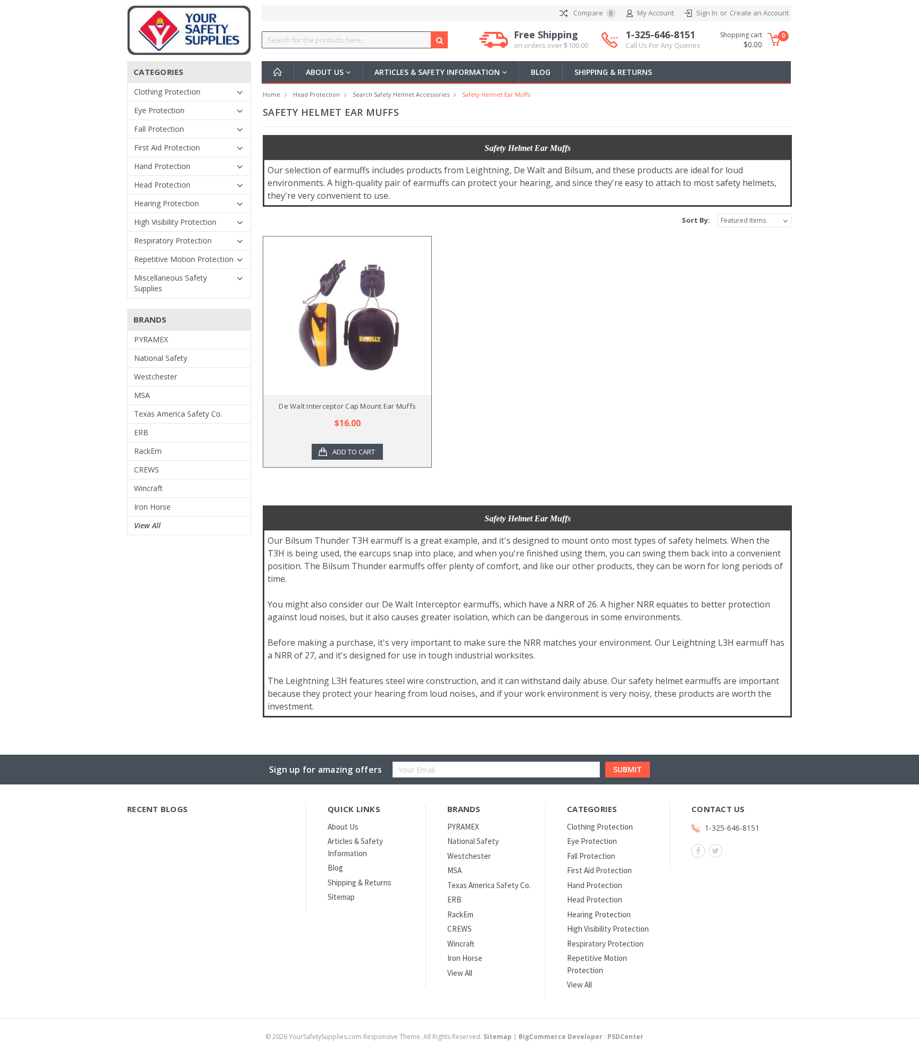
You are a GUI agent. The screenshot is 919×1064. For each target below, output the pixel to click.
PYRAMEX (151, 339)
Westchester (155, 376)
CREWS (146, 470)
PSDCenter (625, 1036)
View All (147, 525)
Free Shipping (551, 39)
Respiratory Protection (173, 240)
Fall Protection (159, 129)
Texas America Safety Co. (178, 414)
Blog (540, 72)
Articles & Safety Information (438, 72)
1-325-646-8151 (662, 39)
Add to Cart (353, 452)
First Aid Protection (167, 147)
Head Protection (162, 185)
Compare (592, 13)
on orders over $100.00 (551, 45)
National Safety (160, 358)
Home (271, 94)
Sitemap (341, 897)
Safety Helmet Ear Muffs (496, 94)
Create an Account (759, 13)
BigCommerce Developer (561, 1036)
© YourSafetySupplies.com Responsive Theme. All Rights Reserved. (388, 1036)
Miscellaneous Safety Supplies (170, 283)
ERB (141, 432)
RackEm (148, 451)
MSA (142, 395)
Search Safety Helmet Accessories (401, 94)
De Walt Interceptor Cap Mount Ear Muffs (347, 406)
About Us (326, 72)
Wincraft (148, 488)
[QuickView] (339, 316)
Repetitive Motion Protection (183, 259)
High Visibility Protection (175, 222)
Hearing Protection (166, 203)
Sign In (706, 13)
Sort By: (696, 220)
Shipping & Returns (613, 72)
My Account (655, 13)
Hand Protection (162, 166)
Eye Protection (159, 110)
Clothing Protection (167, 92)
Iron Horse (152, 507)
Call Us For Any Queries (662, 45)
